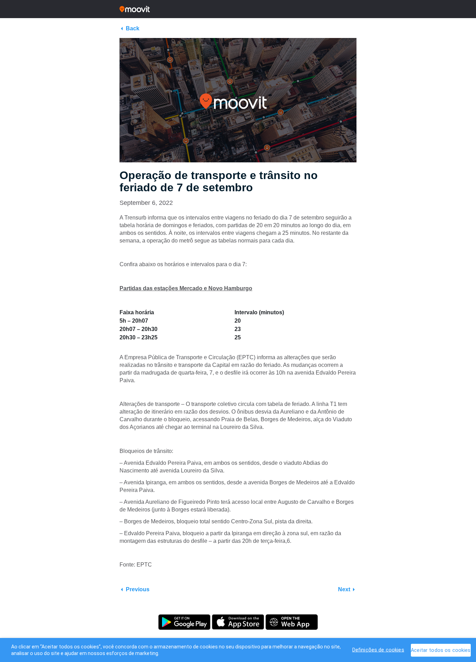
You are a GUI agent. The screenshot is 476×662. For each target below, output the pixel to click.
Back (132, 28)
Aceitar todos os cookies (440, 650)
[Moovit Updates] (238, 9)
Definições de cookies (378, 650)
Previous (137, 589)
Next (344, 589)
